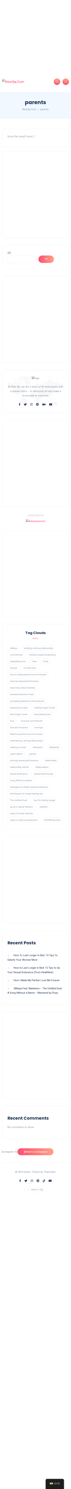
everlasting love (18, 661)
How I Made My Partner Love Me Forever (37, 980)
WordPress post (52, 820)
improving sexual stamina (22, 687)
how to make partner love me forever (28, 674)
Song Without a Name (21, 780)
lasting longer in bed (44, 707)
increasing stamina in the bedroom (27, 701)
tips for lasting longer (44, 800)
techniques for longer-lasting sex (26, 793)
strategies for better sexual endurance (29, 787)
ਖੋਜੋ (9, 253)
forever (13, 668)
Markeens (38, 747)
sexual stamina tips (43, 774)
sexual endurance (18, 774)
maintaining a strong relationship (26, 740)
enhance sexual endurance (42, 654)
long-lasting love (42, 714)
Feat (34, 661)
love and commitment (31, 721)
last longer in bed (18, 714)
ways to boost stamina (21, 813)
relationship (51, 760)
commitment (16, 654)
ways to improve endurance (23, 820)
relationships (42, 767)
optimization (16, 754)
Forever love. (30, 668)
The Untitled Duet (18, 800)
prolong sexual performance (24, 760)
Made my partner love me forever (26, 734)
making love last (18, 747)
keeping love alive (19, 707)
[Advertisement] (35, 36)
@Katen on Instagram (35, 1151)
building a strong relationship (38, 648)
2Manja (13, 648)
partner (32, 754)
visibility (43, 807)
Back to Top (37, 1189)
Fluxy (45, 661)
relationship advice (19, 767)
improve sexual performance (24, 681)
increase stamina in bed (22, 694)
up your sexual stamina (21, 807)
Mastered (54, 747)
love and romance (19, 727)
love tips (38, 727)
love (12, 721)
